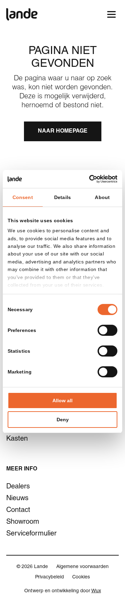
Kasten (17, 439)
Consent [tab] (22, 197)
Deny (63, 419)
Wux (96, 591)
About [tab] (102, 197)
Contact (18, 510)
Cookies (81, 577)
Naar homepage (63, 131)
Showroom (22, 522)
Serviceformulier (30, 534)
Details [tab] (62, 197)
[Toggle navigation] (111, 14)
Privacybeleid (49, 577)
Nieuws (17, 498)
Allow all (62, 400)
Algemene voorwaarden (82, 567)
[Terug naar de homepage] (22, 14)
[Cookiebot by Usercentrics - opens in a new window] (88, 179)
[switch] (107, 330)
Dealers (18, 487)
